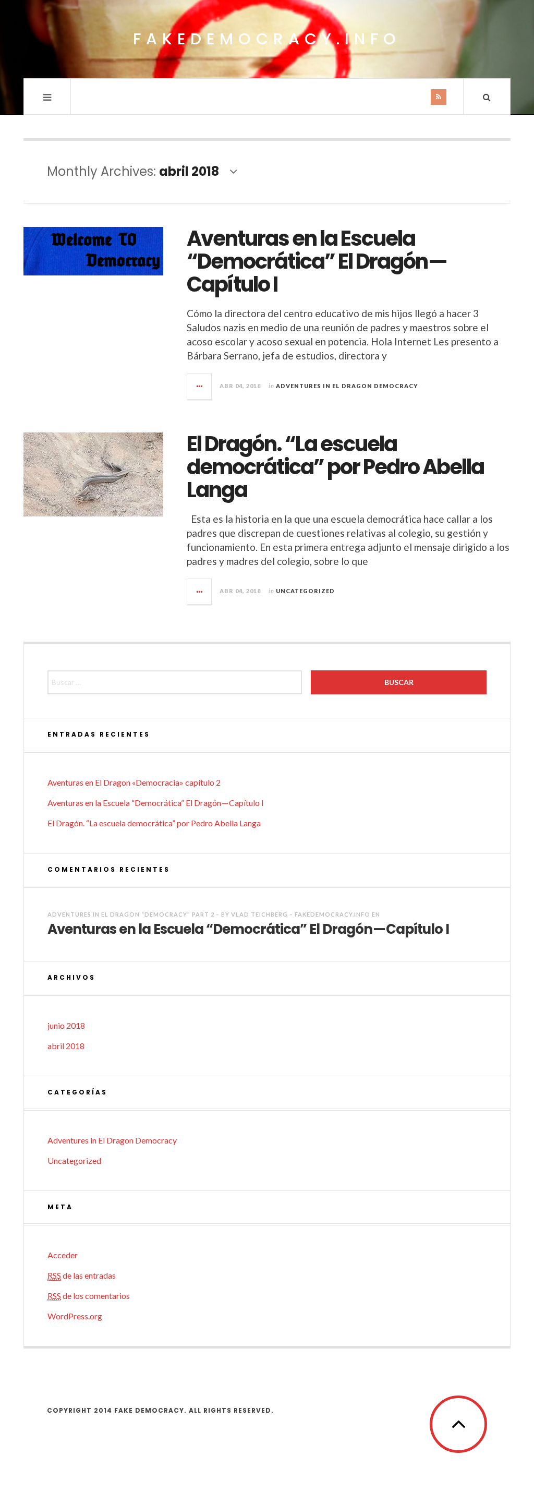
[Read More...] (199, 386)
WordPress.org (74, 1316)
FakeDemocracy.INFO (267, 39)
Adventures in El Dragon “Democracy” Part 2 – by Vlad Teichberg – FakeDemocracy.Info (208, 914)
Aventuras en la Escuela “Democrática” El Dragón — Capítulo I (317, 261)
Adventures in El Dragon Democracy (347, 385)
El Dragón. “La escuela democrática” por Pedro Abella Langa (335, 466)
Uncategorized (305, 590)
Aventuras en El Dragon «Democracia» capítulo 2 (134, 782)
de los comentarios (88, 1296)
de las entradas (81, 1275)
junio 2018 (66, 1025)
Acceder (62, 1255)
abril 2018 (65, 1046)
